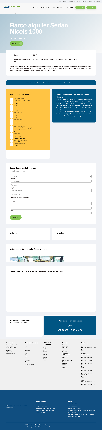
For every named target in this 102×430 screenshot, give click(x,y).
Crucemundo (65, 346)
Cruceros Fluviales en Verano (12, 344)
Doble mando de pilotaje (20, 129)
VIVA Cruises (65, 353)
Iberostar (64, 364)
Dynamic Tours (65, 356)
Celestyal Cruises (66, 368)
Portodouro (64, 361)
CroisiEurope (65, 344)
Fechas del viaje (18, 171)
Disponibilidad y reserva (49, 82)
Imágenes (59, 82)
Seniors (13, 201)
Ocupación (35, 54)
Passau (45, 351)
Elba (26, 353)
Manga (15, 102)
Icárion (63, 357)
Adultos (13, 206)
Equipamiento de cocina (20, 126)
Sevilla (44, 353)
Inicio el (13, 173)
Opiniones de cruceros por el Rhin (88, 347)
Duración (13, 178)
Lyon (44, 350)
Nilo (26, 363)
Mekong (26, 361)
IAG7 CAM (64, 349)
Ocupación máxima (18, 122)
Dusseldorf (45, 357)
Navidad (8, 349)
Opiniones (71, 82)
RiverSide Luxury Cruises (67, 360)
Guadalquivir (27, 350)
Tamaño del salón (18, 115)
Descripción (29, 82)
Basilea (45, 358)
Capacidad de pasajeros (20, 108)
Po (25, 357)
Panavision (64, 347)
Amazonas (27, 360)
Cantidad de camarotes (19, 98)
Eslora (15, 105)
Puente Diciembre (10, 346)
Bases (65, 82)
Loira (26, 351)
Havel (26, 358)
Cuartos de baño (18, 133)
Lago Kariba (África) (29, 364)
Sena (26, 349)
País (14, 54)
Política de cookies (43, 427)
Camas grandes (17, 136)
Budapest (45, 345)
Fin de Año (8, 350)
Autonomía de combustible (20, 140)
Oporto (44, 347)
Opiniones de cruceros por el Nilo (88, 368)
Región (14, 185)
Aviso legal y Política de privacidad (28, 427)
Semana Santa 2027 (10, 353)
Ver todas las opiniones (70, 330)
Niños (12, 210)
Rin (25, 347)
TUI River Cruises (66, 354)
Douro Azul (64, 363)
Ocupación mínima (18, 119)
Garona (26, 354)
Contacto (51, 427)
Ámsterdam (46, 348)
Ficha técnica (37, 82)
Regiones (15, 57)
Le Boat (63, 366)
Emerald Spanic (65, 351)
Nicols (63, 367)
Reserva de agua (18, 112)
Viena (44, 360)
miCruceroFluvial (6, 13)
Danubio (27, 344)
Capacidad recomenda (19, 143)
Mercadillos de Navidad (11, 347)
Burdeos (45, 354)
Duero (26, 346)
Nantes (45, 355)
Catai (63, 350)
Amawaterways (65, 358)
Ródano (26, 356)
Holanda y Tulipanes (10, 351)
